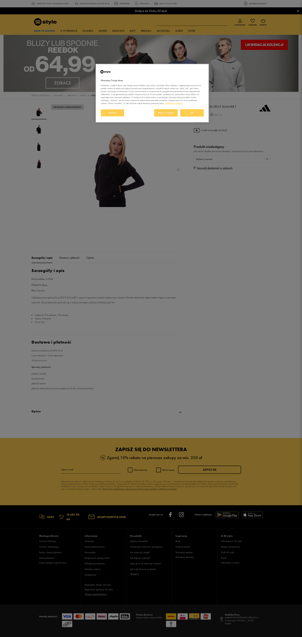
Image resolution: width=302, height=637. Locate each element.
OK (191, 112)
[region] (152, 93)
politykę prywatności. (174, 103)
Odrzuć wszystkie (166, 112)
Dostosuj (112, 112)
